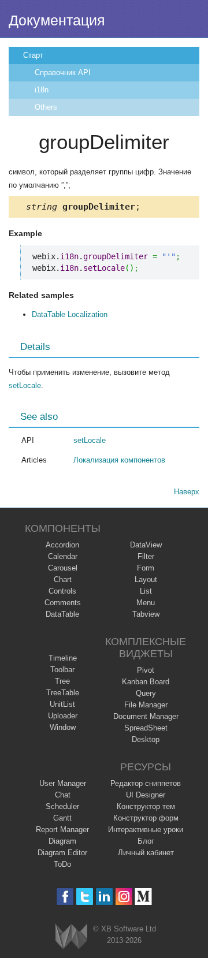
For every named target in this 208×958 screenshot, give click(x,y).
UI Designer (145, 795)
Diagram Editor (62, 852)
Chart (63, 579)
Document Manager (146, 716)
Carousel (62, 568)
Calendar (62, 556)
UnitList (62, 704)
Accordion (62, 544)
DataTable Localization (69, 314)
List (146, 591)
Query (146, 693)
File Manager (146, 704)
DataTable (62, 614)
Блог (146, 841)
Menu (145, 602)
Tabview (145, 614)
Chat (62, 795)
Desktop (145, 739)
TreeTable (62, 692)
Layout (146, 579)
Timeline (63, 658)
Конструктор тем (146, 806)
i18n (42, 89)
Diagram (62, 841)
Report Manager (62, 829)
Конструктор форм (146, 818)
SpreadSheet (146, 728)
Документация (57, 20)
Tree (62, 681)
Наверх (186, 491)
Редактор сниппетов (145, 783)
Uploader (62, 715)
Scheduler (62, 806)
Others (46, 107)
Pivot (145, 670)
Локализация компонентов (119, 460)
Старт (33, 55)
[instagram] (124, 896)
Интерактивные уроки (145, 829)
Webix (71, 936)
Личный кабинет (146, 852)
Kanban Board (145, 681)
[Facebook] (65, 896)
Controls (62, 591)
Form (145, 568)
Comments (62, 602)
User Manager (62, 783)
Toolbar (62, 669)
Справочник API (63, 72)
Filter (146, 556)
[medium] (144, 896)
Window (63, 727)
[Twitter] (85, 896)
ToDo (62, 864)
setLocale (25, 385)
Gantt (62, 818)
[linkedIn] (104, 896)
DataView (146, 544)
